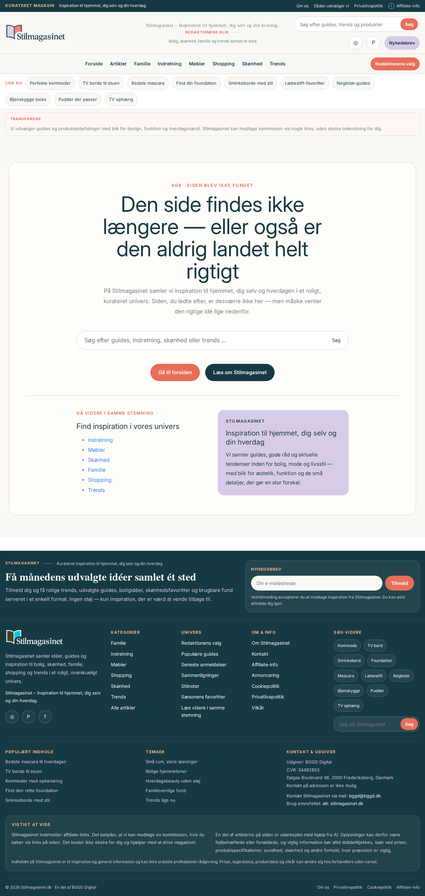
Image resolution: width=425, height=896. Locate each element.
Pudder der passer (77, 99)
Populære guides (199, 654)
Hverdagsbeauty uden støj (173, 780)
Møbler (197, 63)
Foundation (381, 660)
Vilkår (258, 707)
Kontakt (260, 654)
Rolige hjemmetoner (166, 771)
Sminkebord (349, 660)
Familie (142, 63)
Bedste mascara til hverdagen (35, 761)
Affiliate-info (265, 664)
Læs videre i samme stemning (203, 711)
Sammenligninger (200, 675)
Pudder (377, 690)
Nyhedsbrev (266, 569)
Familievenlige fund (166, 790)
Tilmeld (399, 583)
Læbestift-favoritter (305, 83)
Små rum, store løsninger (172, 761)
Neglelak (401, 675)
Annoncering (265, 675)
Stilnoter (190, 686)
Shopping (223, 63)
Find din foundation (196, 83)
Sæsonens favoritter (203, 696)
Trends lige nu (160, 800)
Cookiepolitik (266, 686)
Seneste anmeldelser (203, 664)
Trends (278, 63)
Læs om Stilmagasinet (240, 372)
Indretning (170, 63)
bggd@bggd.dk (365, 795)
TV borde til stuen (101, 83)
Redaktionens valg (395, 63)
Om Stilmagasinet (271, 643)
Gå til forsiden (175, 372)
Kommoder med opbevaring (33, 780)
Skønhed (252, 63)
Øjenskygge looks (28, 99)
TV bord (375, 645)
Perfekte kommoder (50, 83)
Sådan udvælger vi (331, 5)
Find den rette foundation (31, 790)
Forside (94, 63)
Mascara (346, 675)
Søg (409, 24)
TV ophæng (121, 99)
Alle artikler (123, 707)
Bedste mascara (147, 83)
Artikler (118, 63)
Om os (302, 5)
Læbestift (373, 675)
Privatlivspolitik (368, 5)
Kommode (347, 645)
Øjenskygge (349, 690)
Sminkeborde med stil (250, 83)
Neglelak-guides (353, 83)
